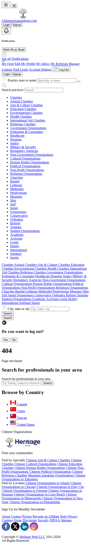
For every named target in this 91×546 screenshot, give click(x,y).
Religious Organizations (26, 174)
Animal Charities (21, 101)
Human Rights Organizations (29, 162)
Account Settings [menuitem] (40, 69)
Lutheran (16, 185)
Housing (16, 139)
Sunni (14, 208)
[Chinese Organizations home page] (23, 17)
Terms (18, 520)
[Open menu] (6, 5)
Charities (16, 97)
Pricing (27, 516)
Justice (14, 143)
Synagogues (18, 212)
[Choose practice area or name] (78, 81)
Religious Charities (23, 124)
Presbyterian (18, 193)
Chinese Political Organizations (50, 471)
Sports (14, 257)
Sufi (13, 204)
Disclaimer (30, 520)
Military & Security (23, 147)
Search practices (12, 90)
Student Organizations (25, 231)
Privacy (73, 516)
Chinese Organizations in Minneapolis (39, 496)
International (18, 250)
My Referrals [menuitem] (59, 64)
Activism (16, 238)
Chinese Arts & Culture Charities (48, 460)
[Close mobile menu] (14, 6)
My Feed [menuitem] (8, 64)
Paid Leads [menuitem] (20, 69)
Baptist (14, 181)
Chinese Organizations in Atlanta (48, 483)
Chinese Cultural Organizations (35, 464)
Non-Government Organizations (31, 154)
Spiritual (15, 254)
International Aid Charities (27, 120)
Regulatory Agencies (24, 151)
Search (47, 383)
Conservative (19, 215)
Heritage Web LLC (32, 537)
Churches (16, 177)
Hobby (14, 246)
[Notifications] (6, 30)
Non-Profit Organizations (27, 170)
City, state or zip (18, 309)
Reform (15, 223)
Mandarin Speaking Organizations (51, 475)
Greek (14, 242)
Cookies (7, 520)
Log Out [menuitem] (63, 69)
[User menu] (3, 61)
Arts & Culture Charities (26, 105)
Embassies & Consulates (26, 132)
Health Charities (21, 116)
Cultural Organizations (25, 158)
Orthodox (16, 219)
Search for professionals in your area (26, 379)
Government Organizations (28, 128)
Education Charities (23, 109)
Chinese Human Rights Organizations (39, 468)
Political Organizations (25, 166)
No (14, 339)
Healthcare (17, 135)
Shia (13, 200)
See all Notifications (15, 59)
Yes (5, 339)
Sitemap (66, 520)
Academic (17, 234)
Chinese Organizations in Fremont (24, 490)
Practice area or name (22, 80)
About (6, 516)
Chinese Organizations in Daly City (60, 487)
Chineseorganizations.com (19, 20)
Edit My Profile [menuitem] (25, 64)
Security (43, 520)
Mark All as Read (13, 49)
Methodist (16, 189)
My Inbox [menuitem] (43, 64)
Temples (15, 227)
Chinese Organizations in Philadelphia (34, 502)
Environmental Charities (26, 113)
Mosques (16, 196)
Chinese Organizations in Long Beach (39, 494)
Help (63, 516)
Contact (16, 516)
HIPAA (55, 520)
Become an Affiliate (46, 516)
